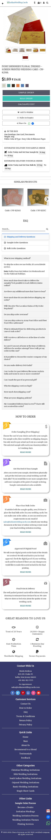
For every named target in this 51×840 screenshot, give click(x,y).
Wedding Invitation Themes (25, 820)
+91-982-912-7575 (25, 680)
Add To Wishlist (26, 112)
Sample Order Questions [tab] (17, 242)
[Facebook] (12, 693)
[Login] (43, 2)
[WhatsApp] (29, 123)
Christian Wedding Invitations (25, 770)
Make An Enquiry (26, 118)
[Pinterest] (23, 693)
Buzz (25, 741)
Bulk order (26, 98)
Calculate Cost (26, 104)
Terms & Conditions (25, 716)
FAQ (25, 712)
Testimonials (25, 754)
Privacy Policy (25, 725)
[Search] (47, 2)
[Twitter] (17, 693)
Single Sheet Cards (25, 791)
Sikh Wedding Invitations (26, 774)
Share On (23, 123)
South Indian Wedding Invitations (25, 778)
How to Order (25, 708)
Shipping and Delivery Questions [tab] (20, 237)
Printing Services (25, 824)
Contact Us (26, 704)
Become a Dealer (25, 807)
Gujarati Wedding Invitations (25, 782)
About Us (25, 745)
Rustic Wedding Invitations (25, 787)
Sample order (26, 93)
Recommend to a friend (25, 749)
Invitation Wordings (25, 811)
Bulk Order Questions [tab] (15, 248)
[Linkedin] (28, 693)
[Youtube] (38, 693)
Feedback (25, 758)
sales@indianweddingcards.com (17, 522)
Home (25, 737)
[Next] (47, 199)
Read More (25, 452)
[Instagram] (33, 693)
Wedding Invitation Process (25, 816)
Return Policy (25, 720)
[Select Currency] (34, 2)
